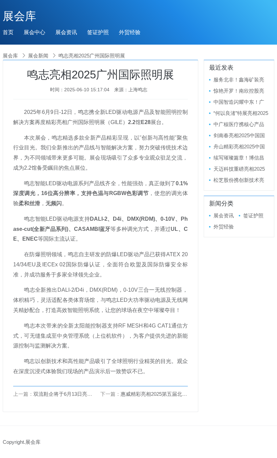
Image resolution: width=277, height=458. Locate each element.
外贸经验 (130, 32)
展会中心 (34, 32)
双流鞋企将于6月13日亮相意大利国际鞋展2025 (85, 394)
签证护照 (98, 32)
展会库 (19, 16)
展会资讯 (66, 32)
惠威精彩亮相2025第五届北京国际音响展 (166, 394)
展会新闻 (38, 55)
